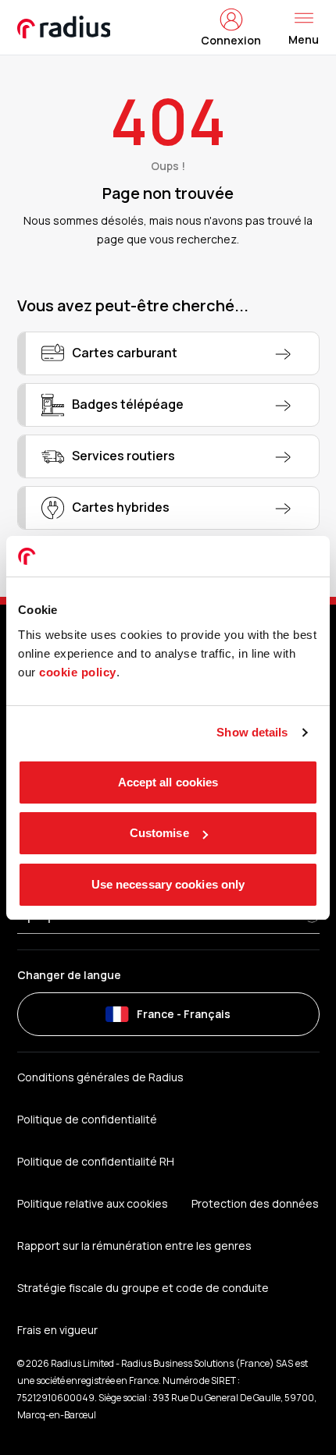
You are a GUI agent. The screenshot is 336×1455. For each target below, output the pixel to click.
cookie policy (77, 672)
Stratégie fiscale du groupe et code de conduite (143, 1287)
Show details (252, 732)
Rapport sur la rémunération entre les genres (134, 1245)
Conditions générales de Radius (100, 1077)
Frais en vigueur (57, 1329)
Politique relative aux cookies (92, 1203)
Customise (159, 832)
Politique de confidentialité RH (96, 1161)
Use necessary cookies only (168, 884)
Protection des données (255, 1203)
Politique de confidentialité (87, 1119)
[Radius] (65, 27)
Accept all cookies (168, 782)
